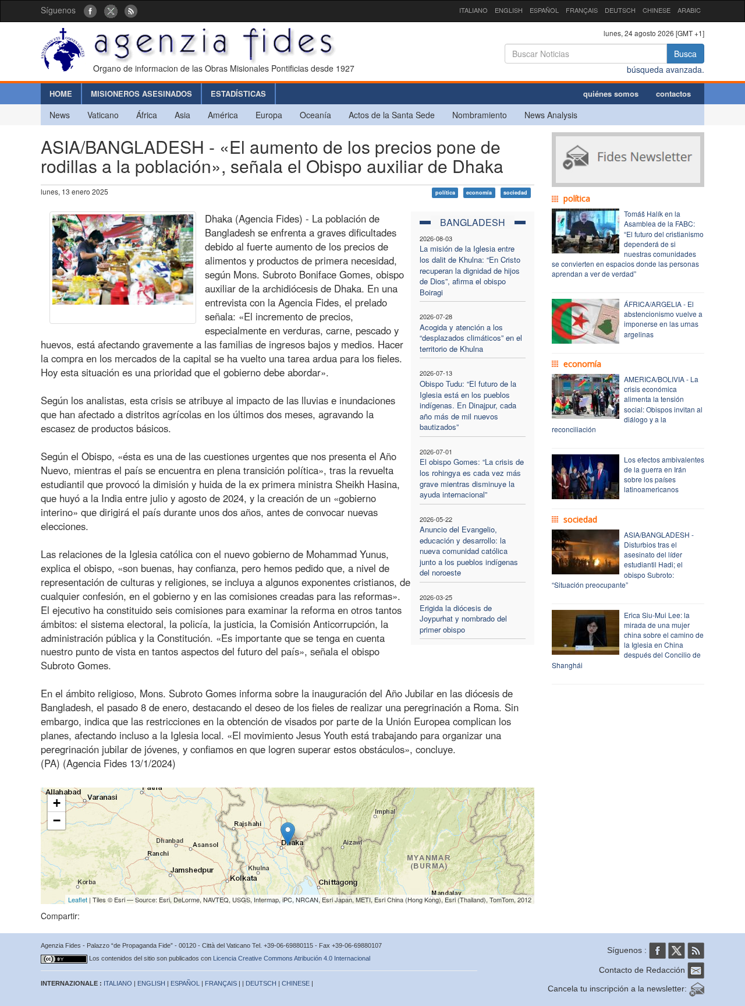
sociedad (515, 192)
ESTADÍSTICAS (238, 93)
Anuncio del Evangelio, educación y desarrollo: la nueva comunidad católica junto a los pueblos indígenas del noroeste (469, 551)
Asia (182, 115)
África (146, 115)
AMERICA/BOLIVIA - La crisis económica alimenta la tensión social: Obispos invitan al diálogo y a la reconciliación (627, 404)
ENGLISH (509, 10)
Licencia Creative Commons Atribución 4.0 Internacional (291, 958)
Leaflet (77, 899)
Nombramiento (479, 115)
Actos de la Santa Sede (392, 115)
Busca (685, 53)
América (223, 115)
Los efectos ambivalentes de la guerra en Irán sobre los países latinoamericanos (664, 474)
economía (479, 192)
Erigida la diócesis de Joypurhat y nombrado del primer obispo (463, 618)
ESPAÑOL (544, 10)
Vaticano (103, 115)
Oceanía (315, 115)
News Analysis (550, 115)
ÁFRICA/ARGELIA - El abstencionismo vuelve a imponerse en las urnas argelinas (663, 318)
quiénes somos (610, 93)
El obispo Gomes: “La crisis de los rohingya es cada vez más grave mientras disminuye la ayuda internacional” (472, 478)
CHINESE (656, 10)
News (59, 115)
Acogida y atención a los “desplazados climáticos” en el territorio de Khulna (471, 338)
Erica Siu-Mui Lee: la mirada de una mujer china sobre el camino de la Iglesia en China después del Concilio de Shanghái (628, 640)
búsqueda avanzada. (665, 69)
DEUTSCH (620, 10)
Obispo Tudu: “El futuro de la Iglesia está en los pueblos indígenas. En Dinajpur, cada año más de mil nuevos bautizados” (468, 405)
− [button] (57, 820)
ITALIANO (473, 10)
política (445, 192)
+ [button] (57, 803)
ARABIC (689, 10)
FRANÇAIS (582, 10)
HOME (60, 93)
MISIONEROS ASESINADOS (141, 93)
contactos (673, 93)
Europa (269, 115)
